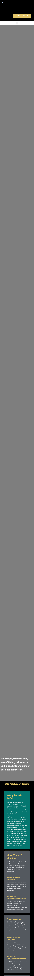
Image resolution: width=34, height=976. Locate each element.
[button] (17, 23)
